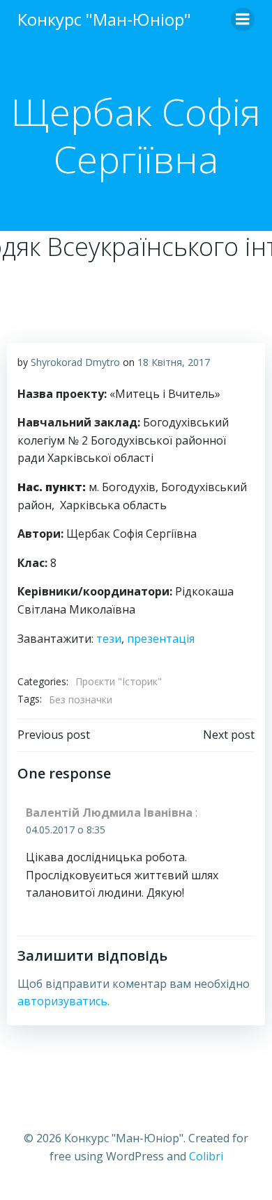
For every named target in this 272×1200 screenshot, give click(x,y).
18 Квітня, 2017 (173, 362)
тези (108, 638)
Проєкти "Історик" (118, 681)
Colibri (206, 1156)
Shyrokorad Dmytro (75, 362)
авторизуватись (62, 1001)
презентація (161, 638)
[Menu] (243, 19)
